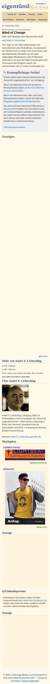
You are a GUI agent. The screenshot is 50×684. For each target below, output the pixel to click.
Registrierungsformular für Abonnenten (22, 101)
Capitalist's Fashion (11, 447)
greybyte (26, 678)
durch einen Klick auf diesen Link (32, 600)
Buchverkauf (8, 20)
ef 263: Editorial (8, 366)
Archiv (40, 14)
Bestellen (22, 14)
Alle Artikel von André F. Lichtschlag (15, 377)
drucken (44, 356)
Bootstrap (15, 681)
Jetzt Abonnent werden (14, 127)
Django (41, 678)
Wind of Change (16, 31)
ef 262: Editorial (8, 369)
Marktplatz (31, 20)
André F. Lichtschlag (15, 40)
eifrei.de (37, 437)
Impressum (42, 20)
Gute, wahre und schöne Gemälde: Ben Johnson (22, 373)
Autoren (31, 14)
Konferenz (20, 20)
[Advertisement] (25, 247)
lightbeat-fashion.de (38, 463)
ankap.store (42, 527)
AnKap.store (8, 469)
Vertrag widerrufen (30, 681)
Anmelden (41, 4)
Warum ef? (11, 14)
